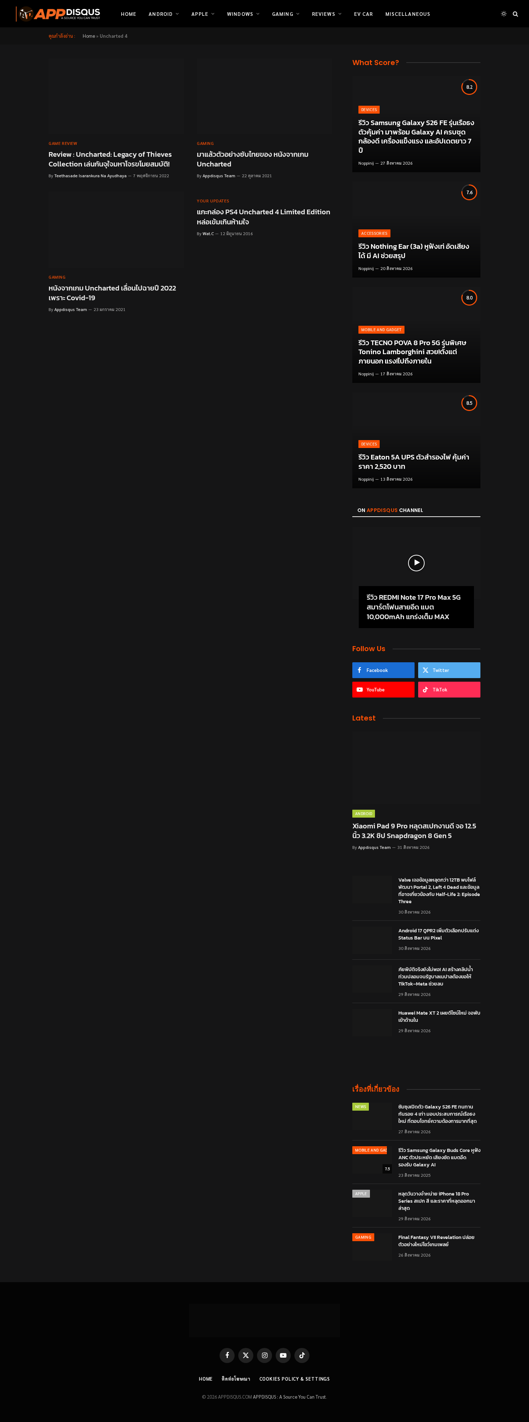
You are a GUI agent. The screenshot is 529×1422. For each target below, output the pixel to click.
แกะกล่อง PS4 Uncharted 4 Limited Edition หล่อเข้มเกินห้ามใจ (263, 217)
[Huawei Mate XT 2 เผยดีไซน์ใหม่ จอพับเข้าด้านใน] (372, 1022)
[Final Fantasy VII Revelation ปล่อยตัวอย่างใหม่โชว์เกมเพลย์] (372, 1247)
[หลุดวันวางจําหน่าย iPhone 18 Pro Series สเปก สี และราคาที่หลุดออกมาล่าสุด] (372, 1203)
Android (161, 13)
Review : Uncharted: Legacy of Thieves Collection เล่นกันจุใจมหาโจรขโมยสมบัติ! (110, 159)
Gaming (282, 13)
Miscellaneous (408, 13)
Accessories (374, 233)
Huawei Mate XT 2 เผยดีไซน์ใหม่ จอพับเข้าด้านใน (439, 1017)
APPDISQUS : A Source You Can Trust (289, 1397)
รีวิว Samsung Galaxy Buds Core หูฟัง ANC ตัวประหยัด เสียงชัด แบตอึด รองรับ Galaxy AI (439, 1158)
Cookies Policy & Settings (294, 1379)
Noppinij (366, 163)
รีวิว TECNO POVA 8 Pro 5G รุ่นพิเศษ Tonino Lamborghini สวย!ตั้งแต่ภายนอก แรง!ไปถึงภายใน (412, 352)
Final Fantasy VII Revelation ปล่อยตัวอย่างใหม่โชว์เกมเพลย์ (436, 1241)
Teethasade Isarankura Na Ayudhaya (90, 175)
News (360, 1106)
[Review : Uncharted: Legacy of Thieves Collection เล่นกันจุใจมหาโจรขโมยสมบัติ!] (116, 96)
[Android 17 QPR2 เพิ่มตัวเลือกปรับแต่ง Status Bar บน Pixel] (372, 940)
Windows (240, 13)
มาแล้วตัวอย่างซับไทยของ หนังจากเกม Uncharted (252, 159)
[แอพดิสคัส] (56, 13)
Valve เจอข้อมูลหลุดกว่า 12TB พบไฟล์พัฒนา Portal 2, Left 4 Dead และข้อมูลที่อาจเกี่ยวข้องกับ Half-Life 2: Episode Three (439, 891)
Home (128, 13)
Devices (369, 109)
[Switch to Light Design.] (503, 14)
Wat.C (208, 233)
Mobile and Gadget (381, 329)
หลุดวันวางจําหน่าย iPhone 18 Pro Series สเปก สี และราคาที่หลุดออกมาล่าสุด (436, 1201)
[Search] (514, 14)
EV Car (363, 13)
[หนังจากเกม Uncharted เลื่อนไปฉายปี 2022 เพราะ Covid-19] (116, 230)
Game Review (63, 143)
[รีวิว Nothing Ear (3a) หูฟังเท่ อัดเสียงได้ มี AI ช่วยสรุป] (416, 230)
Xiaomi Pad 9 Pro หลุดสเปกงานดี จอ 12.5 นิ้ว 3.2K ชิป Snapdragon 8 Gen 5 (414, 831)
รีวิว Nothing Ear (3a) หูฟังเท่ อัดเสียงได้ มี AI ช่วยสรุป (413, 251)
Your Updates (213, 201)
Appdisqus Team (219, 175)
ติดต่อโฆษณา (236, 1379)
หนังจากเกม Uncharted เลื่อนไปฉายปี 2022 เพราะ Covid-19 (112, 293)
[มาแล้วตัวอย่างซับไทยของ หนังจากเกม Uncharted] (264, 96)
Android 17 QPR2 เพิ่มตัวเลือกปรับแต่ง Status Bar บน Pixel (438, 934)
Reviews (323, 13)
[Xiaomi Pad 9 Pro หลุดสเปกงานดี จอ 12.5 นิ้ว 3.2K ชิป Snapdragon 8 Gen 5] (416, 768)
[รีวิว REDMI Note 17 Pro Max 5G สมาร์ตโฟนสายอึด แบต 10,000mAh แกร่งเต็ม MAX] (416, 563)
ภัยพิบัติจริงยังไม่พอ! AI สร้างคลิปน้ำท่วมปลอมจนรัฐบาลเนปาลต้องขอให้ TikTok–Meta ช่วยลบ (435, 977)
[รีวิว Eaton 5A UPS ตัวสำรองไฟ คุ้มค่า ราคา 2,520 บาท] (416, 440)
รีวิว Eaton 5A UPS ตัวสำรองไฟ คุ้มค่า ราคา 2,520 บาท (413, 462)
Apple (199, 13)
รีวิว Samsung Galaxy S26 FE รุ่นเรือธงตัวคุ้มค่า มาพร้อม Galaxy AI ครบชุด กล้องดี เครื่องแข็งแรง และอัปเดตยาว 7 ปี (416, 136)
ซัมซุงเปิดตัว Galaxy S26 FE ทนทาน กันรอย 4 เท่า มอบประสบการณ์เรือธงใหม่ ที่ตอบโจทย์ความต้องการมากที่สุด (437, 1114)
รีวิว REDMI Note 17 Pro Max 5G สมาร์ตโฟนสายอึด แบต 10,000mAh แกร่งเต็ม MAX (414, 607)
